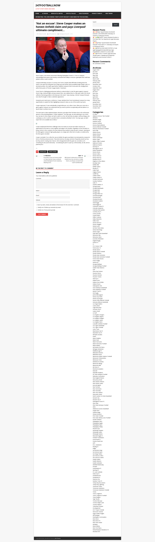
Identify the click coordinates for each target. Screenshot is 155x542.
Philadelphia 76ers (97, 421)
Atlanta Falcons (97, 134)
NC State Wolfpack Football (100, 374)
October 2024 (96, 86)
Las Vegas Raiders (97, 304)
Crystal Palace (71, 13)
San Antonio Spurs (97, 452)
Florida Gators (96, 250)
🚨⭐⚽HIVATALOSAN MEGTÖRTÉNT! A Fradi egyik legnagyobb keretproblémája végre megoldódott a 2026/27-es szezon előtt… (105, 50)
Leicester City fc (97, 309)
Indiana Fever (96, 280)
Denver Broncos (97, 222)
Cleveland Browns (97, 199)
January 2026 (96, 82)
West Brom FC (96, 521)
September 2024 (97, 88)
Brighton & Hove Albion (99, 161)
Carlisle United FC (97, 177)
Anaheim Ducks (97, 121)
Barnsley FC (96, 146)
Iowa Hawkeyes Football (99, 289)
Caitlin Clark (96, 170)
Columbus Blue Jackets (99, 210)
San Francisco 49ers (98, 455)
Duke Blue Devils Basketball (100, 233)
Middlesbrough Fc (97, 351)
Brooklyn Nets (96, 163)
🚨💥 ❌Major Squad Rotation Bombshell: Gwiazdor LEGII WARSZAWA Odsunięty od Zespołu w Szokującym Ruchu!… (104, 33)
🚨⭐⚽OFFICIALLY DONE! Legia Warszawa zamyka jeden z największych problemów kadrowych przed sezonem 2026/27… (104, 55)
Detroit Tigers (96, 231)
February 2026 (96, 81)
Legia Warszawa (97, 307)
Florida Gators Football (99, 251)
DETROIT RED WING (98, 228)
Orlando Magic (96, 412)
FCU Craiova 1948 (97, 246)
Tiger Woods (96, 499)
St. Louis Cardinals (97, 472)
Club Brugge (96, 202)
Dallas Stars (96, 221)
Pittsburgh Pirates (97, 432)
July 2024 (95, 91)
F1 (93, 244)
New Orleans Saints (98, 383)
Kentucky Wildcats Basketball (100, 302)
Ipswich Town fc (97, 13)
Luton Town (96, 329)
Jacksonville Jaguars (98, 295)
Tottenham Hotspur (98, 506)
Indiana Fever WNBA (98, 282)
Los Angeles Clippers (98, 316)
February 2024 (96, 100)
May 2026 (95, 75)
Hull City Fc (95, 278)
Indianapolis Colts (97, 286)
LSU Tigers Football (98, 327)
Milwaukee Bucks (97, 354)
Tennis (94, 492)
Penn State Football (98, 416)
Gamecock (95, 262)
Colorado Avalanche (98, 208)
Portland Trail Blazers (98, 437)
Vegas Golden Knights (98, 513)
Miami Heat (96, 340)
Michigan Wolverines (98, 349)
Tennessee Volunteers (98, 488)
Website (38, 200)
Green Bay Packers (98, 271)
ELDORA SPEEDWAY (98, 239)
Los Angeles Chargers (98, 315)
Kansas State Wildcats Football (101, 300)
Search (94, 22)
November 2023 (97, 106)
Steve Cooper (52, 151)
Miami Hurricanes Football (99, 343)
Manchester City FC (98, 331)
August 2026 (96, 70)
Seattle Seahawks (97, 463)
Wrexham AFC (96, 531)
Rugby (94, 448)
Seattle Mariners (97, 461)
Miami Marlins (96, 345)
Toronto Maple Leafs (98, 502)
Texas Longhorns (97, 493)
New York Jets (96, 387)
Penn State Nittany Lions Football (101, 418)
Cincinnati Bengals (97, 195)
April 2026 (95, 77)
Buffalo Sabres (96, 166)
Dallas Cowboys (97, 217)
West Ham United (97, 522)
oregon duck (96, 410)
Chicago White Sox (98, 193)
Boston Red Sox (97, 155)
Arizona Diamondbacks (99, 125)
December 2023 (97, 104)
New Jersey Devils (97, 380)
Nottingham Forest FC (64, 34)
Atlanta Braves (96, 132)
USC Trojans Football (98, 510)
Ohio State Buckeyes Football (100, 405)
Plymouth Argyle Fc (98, 436)
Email (37, 195)
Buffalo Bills (96, 165)
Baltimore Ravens (97, 145)
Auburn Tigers (96, 139)
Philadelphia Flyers (97, 425)
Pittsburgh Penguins (98, 430)
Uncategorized (84, 13)
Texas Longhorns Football (99, 495)
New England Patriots (98, 378)
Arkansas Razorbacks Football (100, 128)
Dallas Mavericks (97, 219)
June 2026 (95, 73)
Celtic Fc (95, 183)
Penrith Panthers (97, 419)
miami (94, 336)
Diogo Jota (43, 151)
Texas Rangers (97, 497)
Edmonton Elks (97, 235)
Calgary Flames (97, 172)
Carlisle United (96, 175)
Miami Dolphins (97, 338)
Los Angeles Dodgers (98, 318)
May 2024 (95, 95)
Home (37, 13)
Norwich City (96, 398)
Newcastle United (57, 13)
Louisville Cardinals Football (100, 324)
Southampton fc (97, 468)
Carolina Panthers (97, 181)
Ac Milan (45, 13)
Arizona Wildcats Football (99, 127)
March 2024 (96, 99)
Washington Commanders (99, 517)
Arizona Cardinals (97, 123)
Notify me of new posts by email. (46, 210)
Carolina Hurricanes (98, 179)
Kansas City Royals (98, 298)
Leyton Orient (96, 311)
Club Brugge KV (97, 204)
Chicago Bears (96, 186)
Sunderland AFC (97, 475)
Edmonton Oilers (97, 237)
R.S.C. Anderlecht (97, 445)
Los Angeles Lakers (98, 320)
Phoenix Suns (96, 428)
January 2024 (96, 102)
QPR (94, 443)
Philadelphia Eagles (98, 423)
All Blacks (95, 118)
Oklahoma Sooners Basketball (101, 408)
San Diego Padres (97, 454)
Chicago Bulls (96, 190)
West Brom (109, 13)
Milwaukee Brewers (98, 352)
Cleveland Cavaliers (98, 201)
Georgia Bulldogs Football (99, 266)
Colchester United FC (98, 206)
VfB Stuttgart (96, 515)
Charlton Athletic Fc (98, 184)
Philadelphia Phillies (98, 427)
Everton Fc (95, 242)
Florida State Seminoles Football (101, 257)
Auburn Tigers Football (99, 141)
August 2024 (96, 90)
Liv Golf (95, 313)
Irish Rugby (95, 293)
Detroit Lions (96, 226)
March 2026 (96, 79)
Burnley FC (95, 168)
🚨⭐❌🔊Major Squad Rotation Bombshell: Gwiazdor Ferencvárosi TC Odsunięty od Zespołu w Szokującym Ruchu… (105, 44)
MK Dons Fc (96, 367)
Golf (94, 269)
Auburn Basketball (97, 137)
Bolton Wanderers (97, 150)
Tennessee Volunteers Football (101, 490)
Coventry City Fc (97, 211)
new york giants (97, 385)
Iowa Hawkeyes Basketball (100, 287)
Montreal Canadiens (98, 369)
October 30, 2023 (42, 34)
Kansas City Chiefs (97, 296)
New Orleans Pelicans (98, 381)
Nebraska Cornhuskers (99, 376)
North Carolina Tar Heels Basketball (102, 396)
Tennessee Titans (97, 486)
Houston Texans (97, 277)
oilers (94, 407)
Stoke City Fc (96, 474)
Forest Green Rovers (98, 258)
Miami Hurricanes (97, 342)
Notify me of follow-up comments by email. (49, 207)
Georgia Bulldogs (97, 264)
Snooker (95, 466)
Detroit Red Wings (97, 230)
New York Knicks (97, 389)
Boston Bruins (96, 152)
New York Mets (97, 390)
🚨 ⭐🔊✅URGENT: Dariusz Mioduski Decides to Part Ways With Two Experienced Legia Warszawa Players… (106, 39)
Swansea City (96, 479)
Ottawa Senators (97, 414)
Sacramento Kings (97, 450)
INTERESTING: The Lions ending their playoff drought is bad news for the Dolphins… (62, 17)
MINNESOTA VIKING (98, 362)
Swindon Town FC (97, 481)
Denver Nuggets (97, 224)
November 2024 (97, 84)
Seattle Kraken (96, 459)
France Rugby (96, 260)
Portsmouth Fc (97, 439)
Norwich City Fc (97, 399)
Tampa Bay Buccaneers (99, 483)
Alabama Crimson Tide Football (101, 116)
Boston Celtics (96, 154)
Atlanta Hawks (96, 136)
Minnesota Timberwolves (99, 358)
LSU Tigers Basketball (98, 325)
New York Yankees (98, 392)
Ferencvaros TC (97, 248)
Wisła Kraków (96, 526)
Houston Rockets (97, 275)
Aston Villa (95, 130)
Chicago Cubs (96, 192)
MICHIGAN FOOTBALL (99, 347)
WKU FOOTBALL (97, 528)
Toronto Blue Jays (97, 501)
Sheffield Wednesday (98, 464)
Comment (38, 178)
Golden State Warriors (98, 267)
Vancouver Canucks (98, 511)
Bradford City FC (97, 159)
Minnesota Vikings (97, 363)
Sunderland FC (96, 477)
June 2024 (95, 93)
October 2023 (96, 108)
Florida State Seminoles (99, 255)
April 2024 (95, 97)
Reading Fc (95, 446)
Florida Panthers (97, 253)
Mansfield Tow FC (97, 333)
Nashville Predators (98, 372)
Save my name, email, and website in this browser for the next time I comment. (58, 205)
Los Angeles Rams (97, 322)
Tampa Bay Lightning (98, 484)
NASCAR (95, 371)
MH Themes (58, 538)
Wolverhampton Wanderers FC (101, 530)
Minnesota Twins (97, 360)
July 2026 (95, 71)
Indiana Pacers (96, 284)
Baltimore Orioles (97, 143)
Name (37, 190)
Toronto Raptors (97, 504)
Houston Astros (97, 273)
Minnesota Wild (97, 365)
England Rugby (96, 240)
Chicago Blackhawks (98, 188)
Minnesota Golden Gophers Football (102, 356)
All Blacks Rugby (97, 119)
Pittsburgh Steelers (98, 434)
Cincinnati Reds (97, 197)
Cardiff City (95, 174)
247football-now (53, 34)
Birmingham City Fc (98, 148)
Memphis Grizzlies (97, 334)
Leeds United (96, 306)
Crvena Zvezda (97, 213)
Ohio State (95, 403)
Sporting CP (96, 470)
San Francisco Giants (98, 457)
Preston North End (98, 441)
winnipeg (95, 524)
